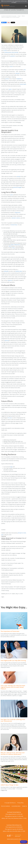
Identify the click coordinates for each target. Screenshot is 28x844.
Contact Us (24, 806)
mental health (23, 84)
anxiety (18, 176)
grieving (7, 340)
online (11, 66)
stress (13, 247)
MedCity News (18, 271)
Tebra (20, 839)
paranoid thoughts (17, 187)
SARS (10, 246)
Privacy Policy (20, 802)
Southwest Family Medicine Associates (8, 16)
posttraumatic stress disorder (11, 52)
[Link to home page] (10, 6)
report (10, 89)
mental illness (14, 224)
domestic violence (16, 218)
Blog (19, 16)
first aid (9, 417)
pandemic (12, 56)
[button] (26, 6)
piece (11, 194)
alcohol (7, 78)
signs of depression (15, 244)
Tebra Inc (14, 802)
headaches (19, 78)
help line (10, 280)
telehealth (6, 271)
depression (17, 212)
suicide (5, 50)
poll (24, 69)
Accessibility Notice (16, 806)
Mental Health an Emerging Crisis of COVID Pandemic (13, 16)
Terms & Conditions (5, 806)
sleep (11, 466)
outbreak (17, 73)
